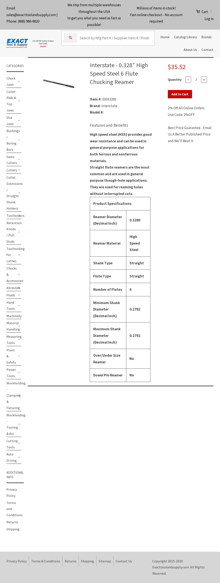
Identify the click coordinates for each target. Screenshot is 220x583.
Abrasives (11, 288)
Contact (208, 49)
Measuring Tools (11, 339)
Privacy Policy (16, 561)
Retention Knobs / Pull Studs (11, 232)
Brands (206, 37)
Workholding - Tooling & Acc (11, 424)
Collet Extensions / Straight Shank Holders (11, 192)
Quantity (175, 79)
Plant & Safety (11, 356)
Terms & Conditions (45, 561)
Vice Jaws (10, 120)
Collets (11, 170)
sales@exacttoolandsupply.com (31, 14)
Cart (204, 11)
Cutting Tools (11, 444)
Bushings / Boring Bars (11, 140)
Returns (12, 522)
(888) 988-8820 (28, 21)
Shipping (13, 529)
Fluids (10, 295)
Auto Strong (11, 457)
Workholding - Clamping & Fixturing (11, 395)
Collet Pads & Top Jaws (11, 101)
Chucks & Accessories (11, 274)
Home (165, 37)
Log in (209, 18)
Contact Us (124, 561)
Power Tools (11, 372)
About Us (190, 49)
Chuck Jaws (10, 81)
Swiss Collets (11, 160)
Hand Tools (10, 305)
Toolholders (11, 215)
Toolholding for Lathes (11, 255)
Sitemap (105, 561)
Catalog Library (185, 37)
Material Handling (11, 326)
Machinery (11, 316)
